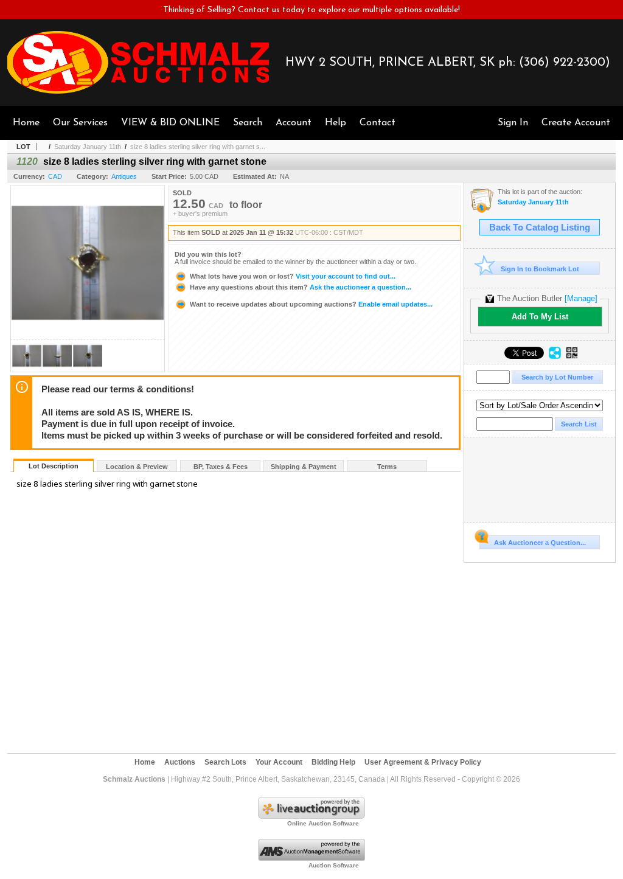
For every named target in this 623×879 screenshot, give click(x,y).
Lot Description (53, 466)
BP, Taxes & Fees (220, 466)
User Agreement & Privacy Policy (422, 762)
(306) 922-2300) (564, 63)
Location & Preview (137, 466)
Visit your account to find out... (292, 276)
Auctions (179, 762)
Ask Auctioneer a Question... (540, 542)
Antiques (124, 176)
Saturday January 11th (87, 146)
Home (26, 123)
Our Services (80, 123)
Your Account (279, 762)
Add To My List (540, 316)
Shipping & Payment (303, 466)
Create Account (575, 123)
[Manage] (581, 298)
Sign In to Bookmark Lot (540, 269)
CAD (55, 176)
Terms (387, 466)
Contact (377, 123)
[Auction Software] (311, 858)
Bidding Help (333, 762)
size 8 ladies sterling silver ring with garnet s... (197, 146)
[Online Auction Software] (311, 816)
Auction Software (333, 865)
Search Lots (225, 762)
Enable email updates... (311, 304)
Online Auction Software (323, 823)
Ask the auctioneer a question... (300, 287)
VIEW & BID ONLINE (170, 123)
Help (335, 123)
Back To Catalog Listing (539, 227)
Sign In (513, 123)
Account (294, 123)
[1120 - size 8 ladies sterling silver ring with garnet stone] (27, 368)
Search (247, 123)
